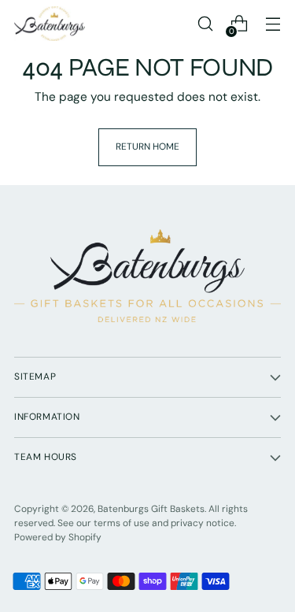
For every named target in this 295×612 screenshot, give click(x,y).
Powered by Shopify (57, 537)
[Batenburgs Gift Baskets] (49, 23)
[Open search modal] (205, 24)
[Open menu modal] (272, 24)
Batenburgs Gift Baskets (151, 509)
